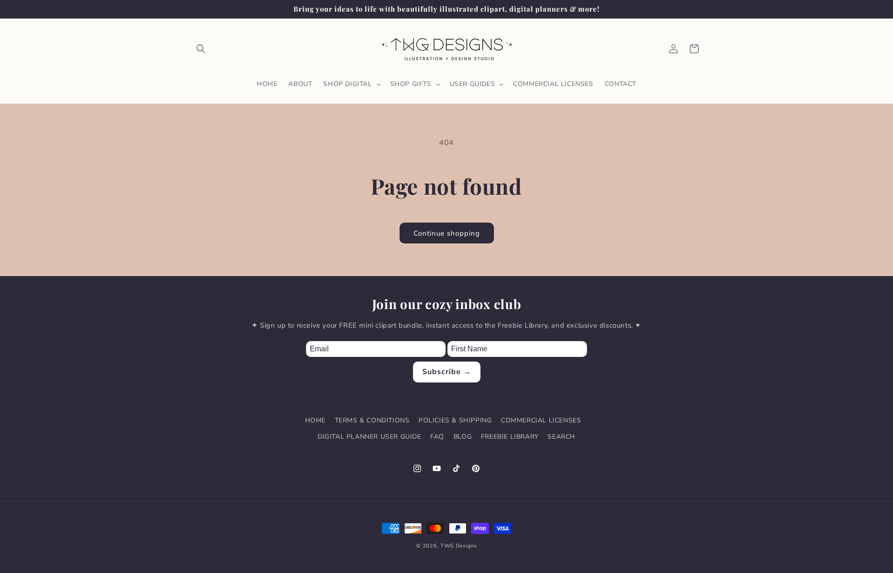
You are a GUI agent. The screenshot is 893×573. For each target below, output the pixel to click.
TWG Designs (458, 545)
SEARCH (561, 436)
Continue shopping (446, 233)
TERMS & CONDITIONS (372, 420)
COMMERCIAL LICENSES (541, 420)
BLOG (462, 436)
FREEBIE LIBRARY (510, 436)
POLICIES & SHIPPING (455, 420)
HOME (315, 420)
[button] (201, 49)
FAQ (437, 436)
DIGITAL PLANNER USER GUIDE (369, 436)
